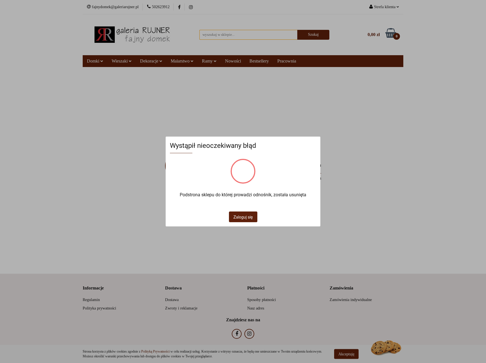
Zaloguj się (243, 217)
